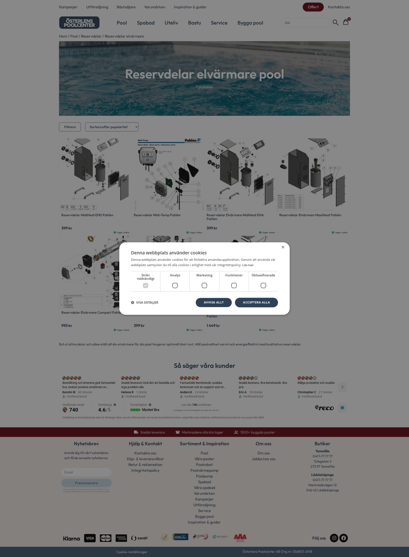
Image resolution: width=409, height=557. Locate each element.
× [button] (282, 247)
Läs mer (248, 265)
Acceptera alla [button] (256, 302)
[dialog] (204, 278)
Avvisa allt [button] (214, 302)
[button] (144, 302)
